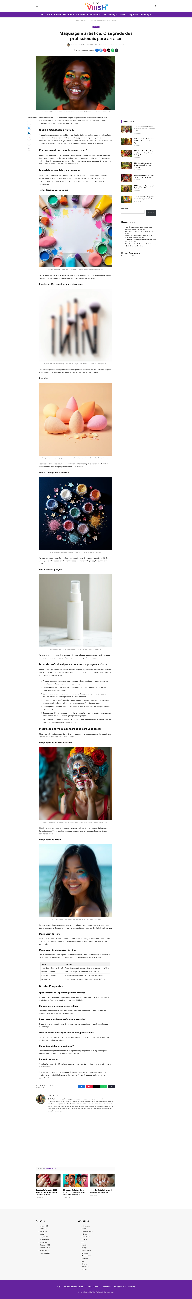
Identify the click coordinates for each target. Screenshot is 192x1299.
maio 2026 (43, 1231)
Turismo (84, 1269)
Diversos (84, 1239)
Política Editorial (93, 1287)
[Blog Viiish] (96, 6)
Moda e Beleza (86, 1256)
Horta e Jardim (86, 1250)
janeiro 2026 (44, 1242)
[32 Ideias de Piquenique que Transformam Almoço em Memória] (126, 165)
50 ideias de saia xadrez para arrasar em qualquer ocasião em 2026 (144, 129)
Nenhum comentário (102, 45)
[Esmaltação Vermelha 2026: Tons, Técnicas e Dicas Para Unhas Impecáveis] (48, 1180)
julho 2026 (43, 1228)
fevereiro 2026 (44, 1239)
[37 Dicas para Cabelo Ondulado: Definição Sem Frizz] (126, 188)
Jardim (123, 14)
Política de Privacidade (73, 1287)
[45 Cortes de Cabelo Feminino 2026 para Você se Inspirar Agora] (126, 141)
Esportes (84, 1245)
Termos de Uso (120, 1287)
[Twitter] (29, 128)
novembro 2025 (45, 1247)
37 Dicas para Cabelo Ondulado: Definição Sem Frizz (144, 187)
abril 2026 (43, 1234)
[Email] (29, 143)
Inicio (59, 1287)
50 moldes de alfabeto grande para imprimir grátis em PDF (144, 198)
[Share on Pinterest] (104, 50)
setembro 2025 (45, 1253)
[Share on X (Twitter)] (101, 50)
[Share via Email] (108, 50)
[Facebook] (29, 123)
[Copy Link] (116, 50)
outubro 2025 (44, 1250)
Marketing (85, 1253)
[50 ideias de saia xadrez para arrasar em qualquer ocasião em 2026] (126, 129)
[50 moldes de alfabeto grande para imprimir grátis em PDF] (126, 199)
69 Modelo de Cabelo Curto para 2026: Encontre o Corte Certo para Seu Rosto (74, 1192)
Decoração (68, 14)
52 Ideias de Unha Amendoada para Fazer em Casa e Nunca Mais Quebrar (144, 153)
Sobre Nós (107, 1287)
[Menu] (37, 6)
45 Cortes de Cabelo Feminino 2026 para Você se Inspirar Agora (144, 141)
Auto (49, 14)
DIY (43, 14)
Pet (83, 1261)
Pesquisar (124, 208)
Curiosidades (93, 14)
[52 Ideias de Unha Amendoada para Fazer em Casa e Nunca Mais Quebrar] (126, 153)
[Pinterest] (29, 138)
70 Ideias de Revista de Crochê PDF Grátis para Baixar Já (144, 176)
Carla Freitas (81, 45)
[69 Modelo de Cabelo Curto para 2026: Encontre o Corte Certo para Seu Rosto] (75, 1180)
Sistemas (84, 1264)
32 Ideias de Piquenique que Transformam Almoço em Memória (143, 165)
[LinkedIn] (29, 133)
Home (77, 20)
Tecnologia (145, 14)
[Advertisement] (75, 1139)
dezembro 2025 (45, 1245)
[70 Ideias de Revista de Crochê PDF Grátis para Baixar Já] (126, 178)
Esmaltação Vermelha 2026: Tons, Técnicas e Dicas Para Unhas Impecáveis (46, 1192)
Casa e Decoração (87, 1231)
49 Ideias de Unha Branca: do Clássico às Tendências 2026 (101, 1191)
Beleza (57, 14)
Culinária (80, 14)
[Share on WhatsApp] (112, 50)
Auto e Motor (86, 1226)
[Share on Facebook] (97, 50)
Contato (131, 1287)
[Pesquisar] (155, 6)
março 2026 (44, 1237)
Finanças (112, 14)
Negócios (133, 14)
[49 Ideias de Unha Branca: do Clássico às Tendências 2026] (102, 1180)
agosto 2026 (44, 1226)
